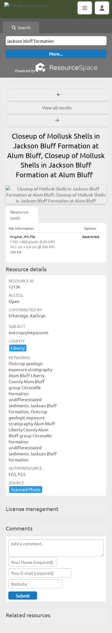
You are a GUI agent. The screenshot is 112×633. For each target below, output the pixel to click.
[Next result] (57, 120)
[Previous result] (58, 95)
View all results (57, 107)
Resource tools (19, 215)
